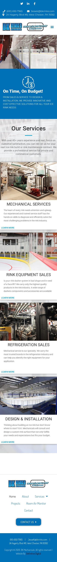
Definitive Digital (33, 553)
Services (39, 496)
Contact (28, 510)
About (25, 496)
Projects (15, 503)
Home (12, 496)
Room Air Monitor (36, 503)
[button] (52, 26)
